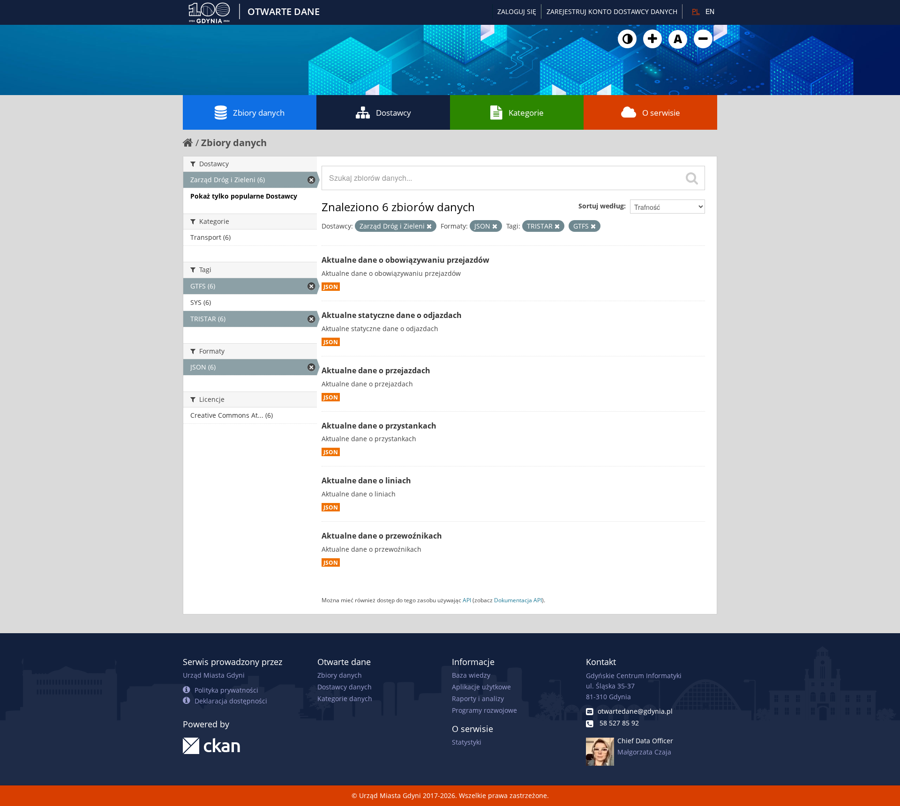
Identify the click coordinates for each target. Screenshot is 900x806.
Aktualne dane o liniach (366, 480)
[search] (692, 178)
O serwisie (661, 112)
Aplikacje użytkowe (481, 686)
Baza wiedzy (471, 675)
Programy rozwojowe (484, 710)
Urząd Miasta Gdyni (214, 675)
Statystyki (466, 742)
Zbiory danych (259, 112)
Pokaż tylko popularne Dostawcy (243, 196)
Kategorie (526, 112)
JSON (330, 286)
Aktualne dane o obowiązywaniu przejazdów (405, 260)
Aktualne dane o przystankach (379, 426)
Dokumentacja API (518, 600)
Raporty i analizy (478, 698)
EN (709, 11)
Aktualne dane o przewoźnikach (382, 536)
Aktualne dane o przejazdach (376, 370)
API (467, 600)
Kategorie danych (344, 698)
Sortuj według (601, 205)
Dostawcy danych (344, 686)
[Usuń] (429, 226)
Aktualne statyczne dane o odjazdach (392, 315)
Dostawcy (393, 112)
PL (696, 11)
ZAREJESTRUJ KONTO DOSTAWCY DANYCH (612, 11)
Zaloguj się (516, 11)
